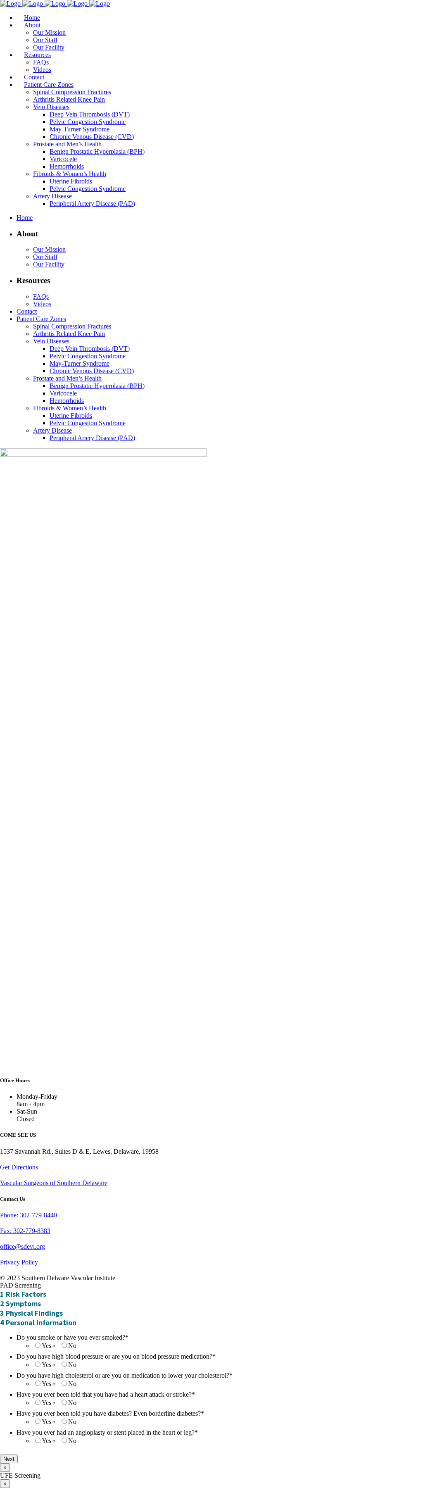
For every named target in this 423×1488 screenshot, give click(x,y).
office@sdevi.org (22, 1246)
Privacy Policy (19, 1262)
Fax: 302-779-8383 (25, 1230)
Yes (46, 1345)
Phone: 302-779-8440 (28, 1215)
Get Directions (19, 1167)
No (72, 1345)
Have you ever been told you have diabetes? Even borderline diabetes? (110, 1413)
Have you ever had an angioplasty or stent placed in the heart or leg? (107, 1432)
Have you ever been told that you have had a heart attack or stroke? (106, 1394)
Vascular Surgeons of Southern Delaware (53, 1182)
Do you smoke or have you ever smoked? (72, 1337)
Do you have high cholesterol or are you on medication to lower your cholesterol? (125, 1375)
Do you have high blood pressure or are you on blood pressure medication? (116, 1356)
